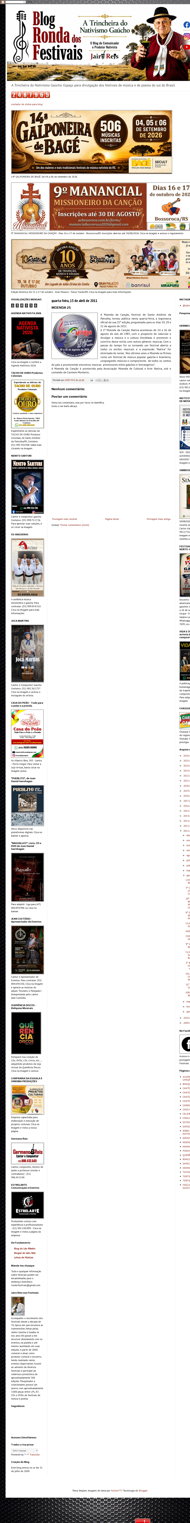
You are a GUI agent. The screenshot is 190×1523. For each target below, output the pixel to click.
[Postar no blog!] (99, 380)
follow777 (116, 1490)
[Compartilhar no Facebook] (104, 380)
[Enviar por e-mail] (97, 380)
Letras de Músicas (23, 1257)
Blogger (143, 1490)
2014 (186, 815)
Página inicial (112, 519)
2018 (186, 795)
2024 (186, 765)
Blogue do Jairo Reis (25, 1253)
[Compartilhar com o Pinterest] (107, 380)
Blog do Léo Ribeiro (24, 1248)
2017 (186, 800)
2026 (186, 755)
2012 (186, 825)
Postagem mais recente (64, 519)
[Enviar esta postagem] (91, 380)
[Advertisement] (111, 492)
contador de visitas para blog (26, 104)
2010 (186, 1017)
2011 (186, 830)
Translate (35, 1454)
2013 (186, 820)
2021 (186, 780)
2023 (186, 770)
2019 (186, 790)
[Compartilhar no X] (102, 380)
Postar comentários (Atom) (74, 525)
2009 (186, 1022)
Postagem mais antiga (158, 519)
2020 (186, 785)
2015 (186, 810)
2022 (186, 775)
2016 (186, 805)
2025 (186, 760)
